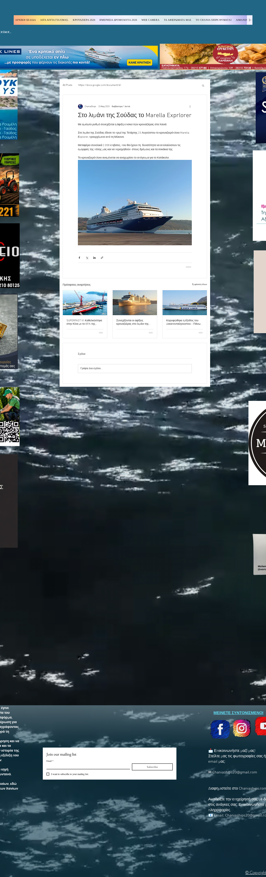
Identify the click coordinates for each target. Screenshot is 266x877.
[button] (203, 85)
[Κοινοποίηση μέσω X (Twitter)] (86, 257)
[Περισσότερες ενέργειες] (190, 106)
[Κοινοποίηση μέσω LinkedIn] (94, 257)
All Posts (67, 85)
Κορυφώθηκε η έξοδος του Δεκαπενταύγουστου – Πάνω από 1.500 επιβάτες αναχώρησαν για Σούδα (183, 322)
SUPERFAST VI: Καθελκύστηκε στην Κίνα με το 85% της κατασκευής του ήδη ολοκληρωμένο (84, 322)
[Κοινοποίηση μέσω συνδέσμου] (102, 257)
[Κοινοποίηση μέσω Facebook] (79, 257)
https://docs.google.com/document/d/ (99, 85)
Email (49, 761)
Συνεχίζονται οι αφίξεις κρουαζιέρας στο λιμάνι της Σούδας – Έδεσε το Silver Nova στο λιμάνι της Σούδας (134, 322)
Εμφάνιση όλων (199, 284)
